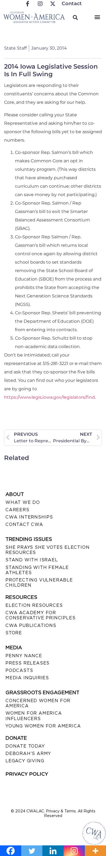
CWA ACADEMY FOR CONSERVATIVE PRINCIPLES (40, 615)
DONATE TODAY (25, 746)
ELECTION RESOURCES (34, 605)
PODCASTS (19, 670)
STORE (13, 632)
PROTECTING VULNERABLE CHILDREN (39, 582)
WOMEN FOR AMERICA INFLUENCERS (33, 716)
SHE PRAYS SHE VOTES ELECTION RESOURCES (47, 550)
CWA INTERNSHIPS (29, 517)
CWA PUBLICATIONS (30, 625)
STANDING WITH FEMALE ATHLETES (37, 570)
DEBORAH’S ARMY (28, 753)
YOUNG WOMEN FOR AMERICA (43, 726)
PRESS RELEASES (27, 663)
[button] (97, 16)
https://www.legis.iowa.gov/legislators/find (49, 397)
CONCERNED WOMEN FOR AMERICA (37, 703)
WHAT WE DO (22, 502)
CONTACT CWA (24, 524)
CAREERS (17, 509)
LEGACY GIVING (24, 760)
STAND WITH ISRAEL (31, 559)
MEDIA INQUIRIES (27, 677)
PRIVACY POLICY (26, 774)
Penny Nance (23, 655)
